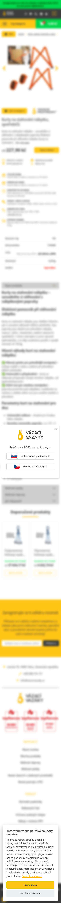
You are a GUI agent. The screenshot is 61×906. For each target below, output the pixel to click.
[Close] (55, 429)
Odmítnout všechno (30, 893)
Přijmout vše (30, 885)
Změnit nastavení (32, 876)
